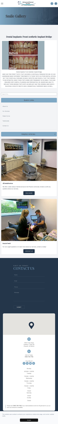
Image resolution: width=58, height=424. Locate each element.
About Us (5, 106)
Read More (29, 193)
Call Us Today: (29, 355)
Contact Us (6, 125)
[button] (2, 3)
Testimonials (6, 121)
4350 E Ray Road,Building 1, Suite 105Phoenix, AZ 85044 (29, 344)
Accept (29, 420)
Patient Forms (6, 116)
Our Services (6, 111)
